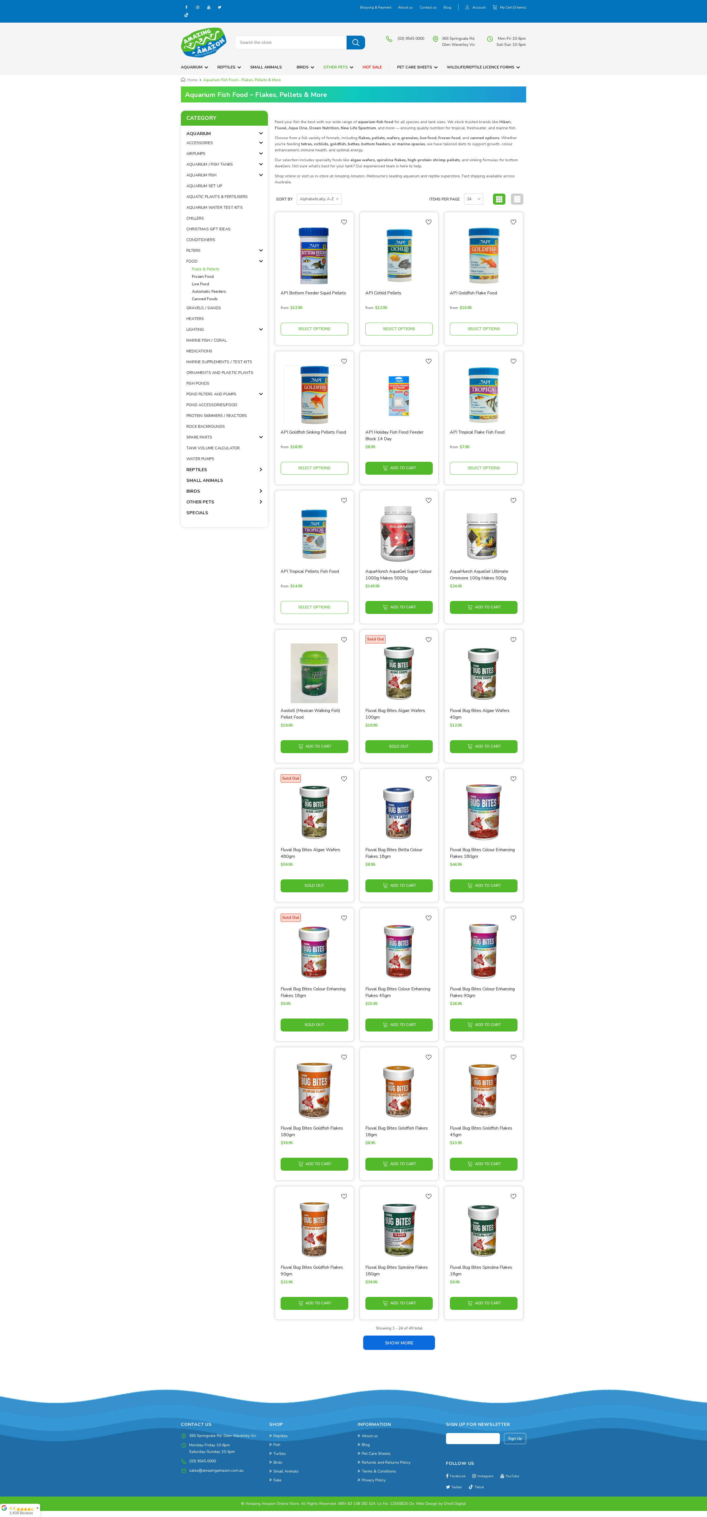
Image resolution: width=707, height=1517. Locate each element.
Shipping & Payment (375, 7)
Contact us (428, 7)
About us (405, 7)
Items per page (444, 199)
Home (192, 80)
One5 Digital (455, 1503)
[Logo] (203, 42)
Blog (447, 7)
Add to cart (403, 468)
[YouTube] (208, 7)
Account (479, 7)
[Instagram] (197, 7)
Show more (399, 1343)
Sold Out (399, 746)
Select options (314, 328)
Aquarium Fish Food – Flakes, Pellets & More (242, 80)
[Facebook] (186, 7)
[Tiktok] (186, 15)
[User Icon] (467, 7)
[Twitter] (219, 7)
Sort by (284, 199)
